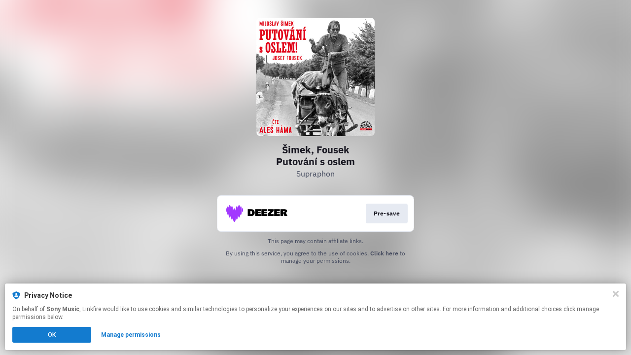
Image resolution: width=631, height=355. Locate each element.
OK (52, 334)
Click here (384, 253)
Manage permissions (131, 334)
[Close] (616, 294)
